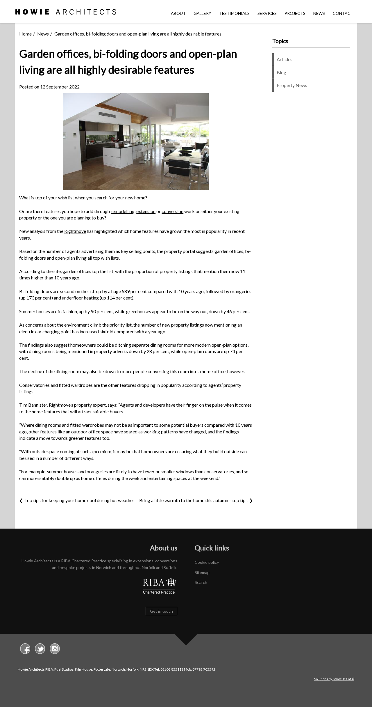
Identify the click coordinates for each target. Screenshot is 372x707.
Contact (343, 13)
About (178, 13)
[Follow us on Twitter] (40, 649)
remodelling (123, 211)
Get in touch (161, 611)
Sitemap (202, 572)
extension (145, 211)
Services (267, 13)
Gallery (202, 13)
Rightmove (75, 231)
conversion (172, 211)
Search (201, 582)
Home (25, 33)
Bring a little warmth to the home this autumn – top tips (193, 500)
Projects (295, 13)
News (319, 13)
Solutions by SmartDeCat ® (334, 679)
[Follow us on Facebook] (25, 649)
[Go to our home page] (66, 13)
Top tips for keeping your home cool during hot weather (79, 500)
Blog (281, 72)
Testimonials (234, 13)
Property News (292, 85)
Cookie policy (207, 562)
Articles (284, 59)
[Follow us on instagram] (55, 649)
